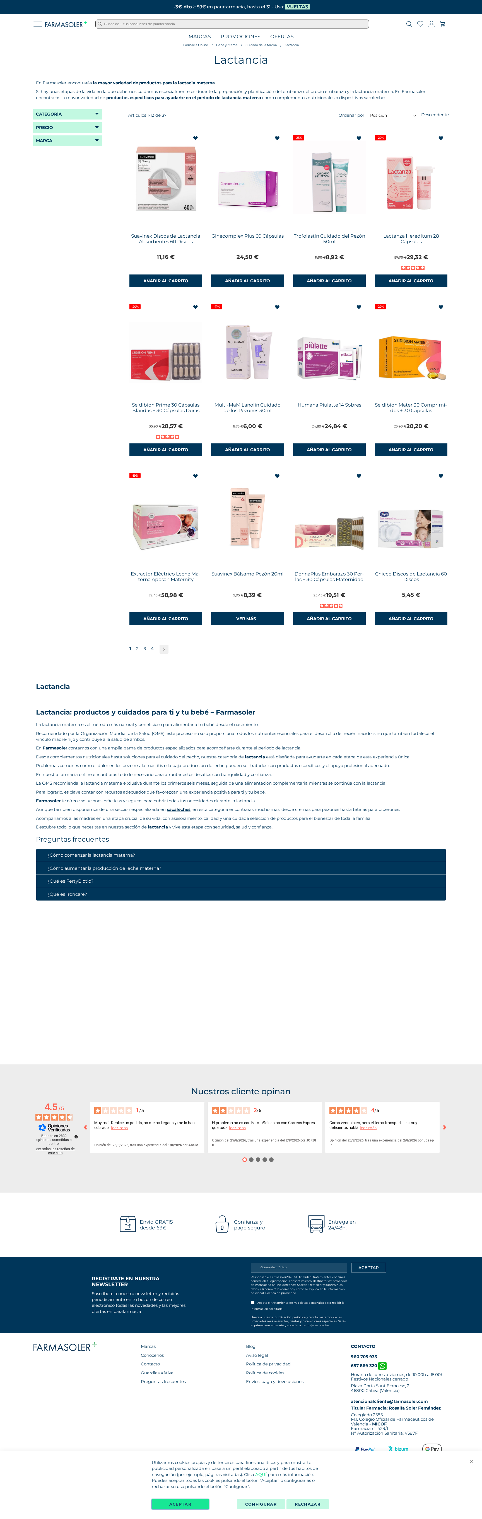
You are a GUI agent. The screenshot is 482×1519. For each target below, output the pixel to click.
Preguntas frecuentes (163, 1381)
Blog (251, 1346)
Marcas (200, 36)
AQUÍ (261, 1474)
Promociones (241, 36)
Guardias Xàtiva (157, 1372)
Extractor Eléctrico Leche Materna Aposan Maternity (166, 576)
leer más (119, 1128)
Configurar (261, 1504)
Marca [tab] (44, 140)
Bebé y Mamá (226, 45)
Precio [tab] (44, 127)
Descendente (435, 114)
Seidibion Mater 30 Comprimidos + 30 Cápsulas (411, 407)
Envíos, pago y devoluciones (274, 1381)
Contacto (150, 1364)
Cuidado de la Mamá (261, 45)
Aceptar (180, 1504)
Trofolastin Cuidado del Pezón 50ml (329, 238)
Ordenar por (351, 115)
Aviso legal (257, 1355)
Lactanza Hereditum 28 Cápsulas (411, 238)
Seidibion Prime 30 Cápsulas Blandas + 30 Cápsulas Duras (165, 407)
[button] (196, 138)
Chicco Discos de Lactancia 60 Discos (411, 576)
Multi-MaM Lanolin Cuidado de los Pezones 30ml (248, 407)
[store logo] (66, 24)
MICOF (379, 1424)
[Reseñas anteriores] (85, 1127)
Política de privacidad (280, 1293)
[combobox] (232, 24)
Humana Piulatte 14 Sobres (329, 405)
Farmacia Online (195, 45)
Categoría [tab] (49, 114)
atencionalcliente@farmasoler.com (389, 1401)
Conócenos (152, 1355)
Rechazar (307, 1504)
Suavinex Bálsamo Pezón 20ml (247, 574)
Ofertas (282, 36)
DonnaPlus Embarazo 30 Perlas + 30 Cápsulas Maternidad (329, 576)
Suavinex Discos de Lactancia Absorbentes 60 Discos (165, 238)
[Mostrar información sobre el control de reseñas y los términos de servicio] (76, 1137)
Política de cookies (265, 1372)
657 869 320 (364, 1365)
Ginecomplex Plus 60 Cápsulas (247, 236)
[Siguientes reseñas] (444, 1127)
